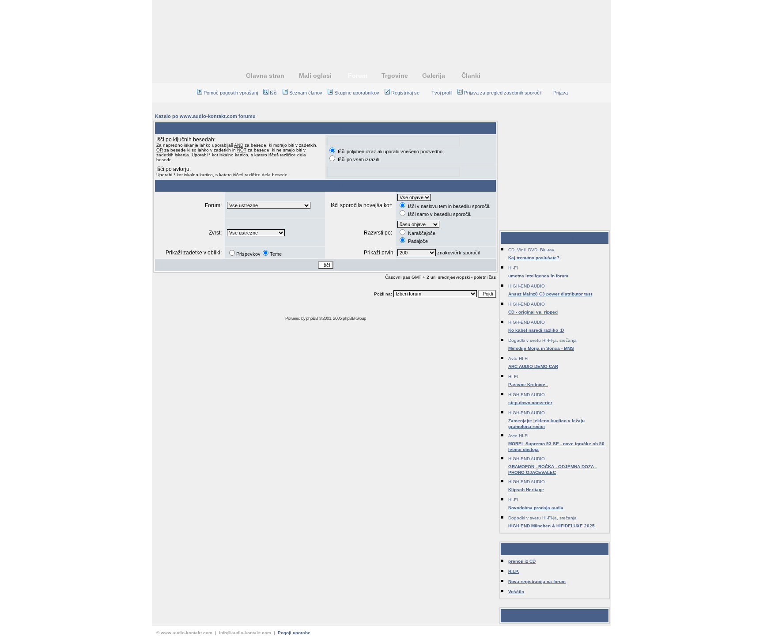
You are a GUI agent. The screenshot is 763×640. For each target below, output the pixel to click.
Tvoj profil (441, 92)
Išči (273, 92)
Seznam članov (305, 92)
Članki (470, 75)
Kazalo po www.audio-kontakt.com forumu (205, 116)
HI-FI (513, 267)
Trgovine (395, 75)
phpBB (312, 318)
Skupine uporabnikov (356, 92)
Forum (357, 75)
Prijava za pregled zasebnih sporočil (502, 92)
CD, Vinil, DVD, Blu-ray (531, 249)
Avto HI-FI (518, 358)
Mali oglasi (315, 75)
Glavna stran (265, 75)
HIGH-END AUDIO (526, 286)
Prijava (560, 92)
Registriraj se (405, 92)
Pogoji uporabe (294, 632)
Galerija (433, 75)
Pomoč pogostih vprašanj (231, 92)
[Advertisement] (381, 29)
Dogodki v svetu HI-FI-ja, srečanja (542, 340)
